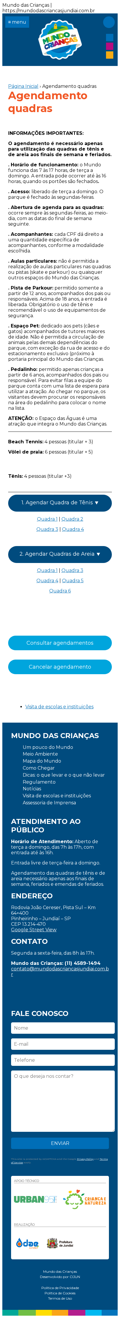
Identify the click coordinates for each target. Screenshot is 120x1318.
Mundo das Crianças (60, 39)
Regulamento (39, 782)
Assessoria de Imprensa (49, 803)
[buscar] (109, 22)
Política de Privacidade (60, 1288)
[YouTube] (109, 55)
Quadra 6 (60, 591)
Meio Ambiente (40, 754)
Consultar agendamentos (60, 643)
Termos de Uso (60, 1298)
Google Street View (34, 929)
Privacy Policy (85, 1158)
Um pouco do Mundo (48, 747)
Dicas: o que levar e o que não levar (64, 775)
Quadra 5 (73, 580)
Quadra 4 (73, 529)
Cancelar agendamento (60, 667)
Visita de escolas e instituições (59, 706)
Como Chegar (39, 768)
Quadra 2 (72, 519)
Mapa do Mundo (42, 761)
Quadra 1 (47, 519)
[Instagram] (109, 46)
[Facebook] (109, 37)
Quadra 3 (47, 529)
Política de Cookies (60, 1293)
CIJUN (75, 1277)
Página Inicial (23, 86)
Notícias (32, 789)
